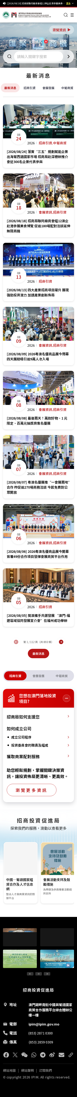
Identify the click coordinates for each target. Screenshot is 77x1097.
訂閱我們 (45, 1070)
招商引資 (30, 88)
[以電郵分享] (61, 1055)
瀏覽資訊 (62, 29)
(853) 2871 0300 (40, 1033)
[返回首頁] (10, 15)
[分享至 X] (15, 1055)
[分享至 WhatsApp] (34, 1055)
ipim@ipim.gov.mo (44, 1024)
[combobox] (39, 56)
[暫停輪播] (38, 974)
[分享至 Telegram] (43, 1055)
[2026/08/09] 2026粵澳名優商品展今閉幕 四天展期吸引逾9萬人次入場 (36, 3)
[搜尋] (66, 15)
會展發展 (48, 88)
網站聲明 (27, 1070)
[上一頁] (16, 642)
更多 (68, 3)
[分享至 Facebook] (6, 1055)
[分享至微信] (24, 1055)
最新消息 (10, 88)
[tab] (15, 675)
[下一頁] (61, 642)
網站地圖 (9, 1070)
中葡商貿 (67, 88)
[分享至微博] (52, 1055)
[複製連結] (71, 1055)
